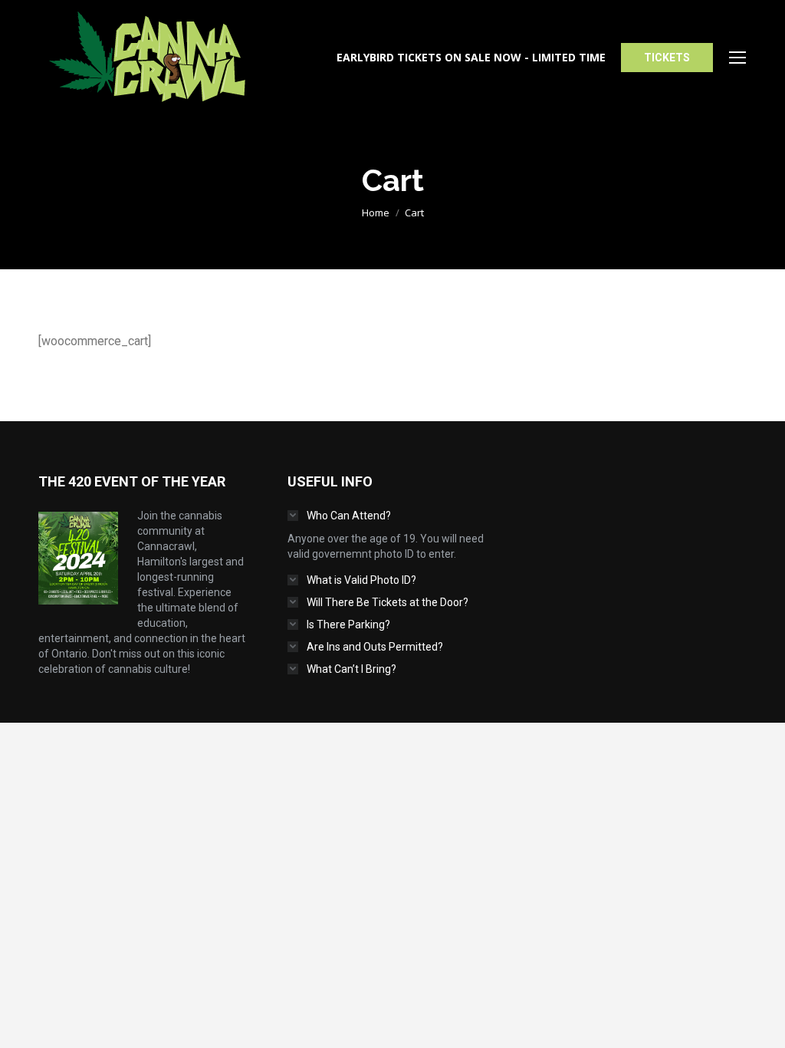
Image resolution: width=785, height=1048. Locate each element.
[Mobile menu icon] (737, 57)
